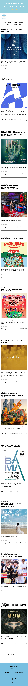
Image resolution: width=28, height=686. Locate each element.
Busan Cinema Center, (22, 226)
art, (9, 119)
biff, (17, 226)
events (25, 328)
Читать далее (4, 65)
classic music (24, 381)
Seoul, (22, 643)
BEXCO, (15, 491)
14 (19, 654)
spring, (14, 433)
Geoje (20, 24)
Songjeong (24, 173)
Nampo (5, 22)
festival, (11, 226)
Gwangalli (21, 22)
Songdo (9, 22)
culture (25, 433)
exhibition (25, 492)
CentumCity (9, 24)
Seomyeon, (18, 433)
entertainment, (18, 643)
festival (25, 67)
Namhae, (23, 277)
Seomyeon (15, 22)
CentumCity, (24, 119)
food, (23, 67)
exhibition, (12, 119)
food (26, 277)
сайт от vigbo (14, 682)
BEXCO (25, 120)
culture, (14, 226)
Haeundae (15, 24)
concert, (19, 381)
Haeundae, (19, 67)
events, (11, 67)
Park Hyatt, (15, 67)
